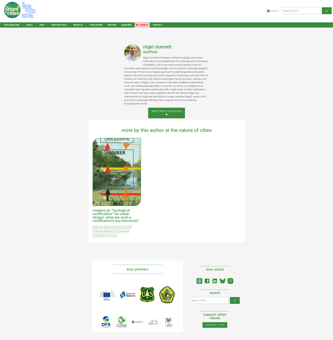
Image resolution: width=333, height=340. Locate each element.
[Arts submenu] (47, 25)
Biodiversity (98, 227)
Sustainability (98, 236)
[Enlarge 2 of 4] (132, 294)
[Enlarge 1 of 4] (112, 293)
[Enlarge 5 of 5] (171, 319)
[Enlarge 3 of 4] (151, 289)
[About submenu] (35, 25)
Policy (115, 231)
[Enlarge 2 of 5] (124, 319)
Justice (128, 227)
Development (117, 227)
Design (107, 227)
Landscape (97, 231)
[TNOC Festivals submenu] (69, 25)
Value (114, 236)
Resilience (124, 231)
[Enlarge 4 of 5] (155, 322)
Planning (107, 231)
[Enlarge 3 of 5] (140, 323)
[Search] (327, 10)
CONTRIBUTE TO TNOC (215, 325)
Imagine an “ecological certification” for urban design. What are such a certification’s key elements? (116, 215)
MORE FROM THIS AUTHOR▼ (167, 113)
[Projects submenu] (85, 25)
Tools (108, 236)
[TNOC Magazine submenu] (22, 25)
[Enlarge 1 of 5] (108, 319)
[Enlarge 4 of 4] (171, 289)
